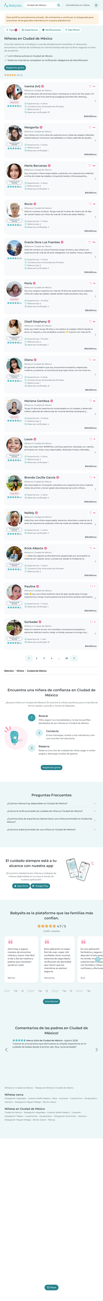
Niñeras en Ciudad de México (19, 1088)
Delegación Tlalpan (14, 1116)
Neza (54, 1098)
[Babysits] (12, 5)
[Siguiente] (74, 658)
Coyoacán (63, 1098)
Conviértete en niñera (78, 5)
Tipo (12, 30)
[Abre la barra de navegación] (96, 5)
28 (66, 658)
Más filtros (74, 30)
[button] (6, 1050)
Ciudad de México (13, 1112)
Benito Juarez (49, 1102)
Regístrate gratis (15, 67)
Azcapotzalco (90, 1098)
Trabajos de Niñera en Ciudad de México (54, 1088)
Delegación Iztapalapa (15, 1098)
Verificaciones (53, 30)
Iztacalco (9, 1102)
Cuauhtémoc (76, 1098)
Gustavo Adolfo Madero (39, 1098)
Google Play (41, 886)
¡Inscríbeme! (51, 1001)
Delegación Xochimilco (65, 1116)
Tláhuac (51, 1120)
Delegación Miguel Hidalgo (28, 1102)
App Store (22, 886)
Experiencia (31, 30)
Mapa (53, 1287)
